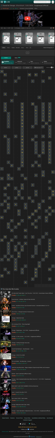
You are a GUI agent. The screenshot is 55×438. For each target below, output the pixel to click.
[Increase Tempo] (12, 28)
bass (27, 47)
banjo (22, 47)
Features (12, 418)
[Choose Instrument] (30, 48)
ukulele (13, 47)
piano (8, 47)
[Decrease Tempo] (2, 28)
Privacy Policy (27, 418)
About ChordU (5, 418)
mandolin (18, 47)
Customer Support (27, 420)
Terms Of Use (19, 418)
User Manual (50, 418)
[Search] (49, 2)
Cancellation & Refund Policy (38, 418)
